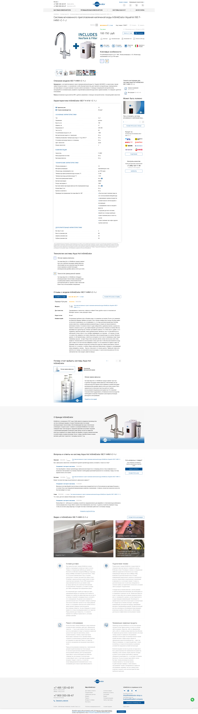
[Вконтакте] (124, 690)
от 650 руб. (107, 46)
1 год (129, 46)
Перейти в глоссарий (91, 399)
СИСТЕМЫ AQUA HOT (119, 10)
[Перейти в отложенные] (124, 5)
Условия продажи (108, 698)
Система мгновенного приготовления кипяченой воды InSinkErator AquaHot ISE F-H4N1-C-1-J (96, 460)
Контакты (87, 701)
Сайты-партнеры (108, 700)
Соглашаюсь (121, 711)
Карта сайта (126, 706)
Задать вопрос (134, 469)
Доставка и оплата (90, 690)
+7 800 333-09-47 (60, 6)
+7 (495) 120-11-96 (133, 166)
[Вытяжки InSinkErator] (99, 4)
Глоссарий (106, 694)
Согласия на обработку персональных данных (99, 712)
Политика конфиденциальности (92, 706)
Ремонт (87, 698)
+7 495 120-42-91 (60, 4)
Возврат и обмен (89, 700)
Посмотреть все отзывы (112, 296)
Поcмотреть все (134, 473)
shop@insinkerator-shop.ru (132, 695)
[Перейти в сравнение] (130, 5)
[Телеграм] (135, 690)
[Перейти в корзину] (136, 5)
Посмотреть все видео (136, 517)
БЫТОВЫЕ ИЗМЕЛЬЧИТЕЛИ (62, 10)
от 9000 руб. (119, 46)
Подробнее (133, 154)
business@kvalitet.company (133, 699)
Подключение (89, 692)
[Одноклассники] (132, 690)
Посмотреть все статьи (133, 125)
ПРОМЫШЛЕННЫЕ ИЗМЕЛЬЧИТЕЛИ (91, 10)
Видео (105, 696)
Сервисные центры (90, 694)
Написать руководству (133, 702)
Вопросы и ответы (108, 692)
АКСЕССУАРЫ (140, 10)
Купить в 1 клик (128, 33)
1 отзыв (111, 25)
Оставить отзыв (60, 296)
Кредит (87, 696)
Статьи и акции (107, 690)
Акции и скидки (123, 2)
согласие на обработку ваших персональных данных (84, 711)
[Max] (128, 690)
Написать (134, 171)
